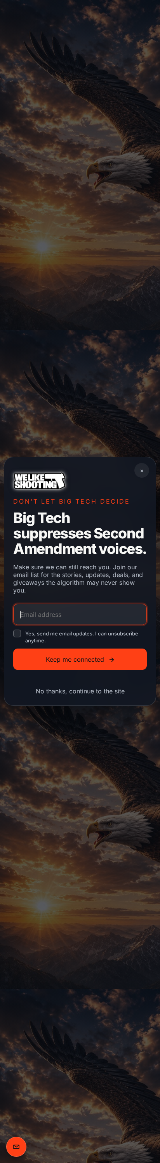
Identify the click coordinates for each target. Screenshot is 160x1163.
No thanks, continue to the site (80, 691)
